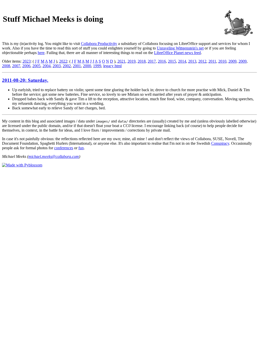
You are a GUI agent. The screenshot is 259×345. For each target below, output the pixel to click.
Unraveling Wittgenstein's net (180, 48)
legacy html (112, 66)
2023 (27, 61)
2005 (36, 66)
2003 (57, 66)
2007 (16, 66)
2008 (6, 66)
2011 (212, 61)
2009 (232, 61)
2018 (142, 61)
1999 (97, 66)
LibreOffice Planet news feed (177, 53)
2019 (131, 61)
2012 (202, 61)
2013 (192, 61)
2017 (152, 61)
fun (81, 148)
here (41, 53)
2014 (182, 61)
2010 (222, 61)
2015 (172, 61)
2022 (63, 61)
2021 (121, 61)
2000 (87, 66)
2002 (67, 66)
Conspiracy (220, 143)
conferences (63, 148)
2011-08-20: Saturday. (25, 80)
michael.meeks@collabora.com (53, 156)
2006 (26, 66)
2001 (77, 66)
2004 (46, 66)
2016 (162, 61)
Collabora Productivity (99, 43)
